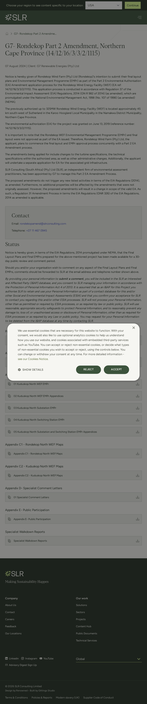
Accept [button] (116, 369)
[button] (30, 369)
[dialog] (73, 352)
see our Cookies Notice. (33, 359)
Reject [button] (88, 369)
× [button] (133, 327)
